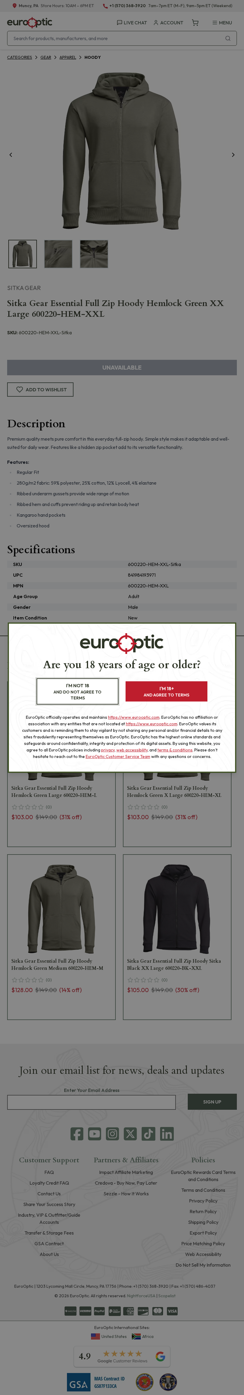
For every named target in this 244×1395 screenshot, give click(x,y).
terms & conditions (175, 750)
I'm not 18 (77, 691)
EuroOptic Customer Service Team (118, 756)
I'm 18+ (166, 691)
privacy (108, 750)
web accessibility (132, 750)
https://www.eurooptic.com (133, 717)
